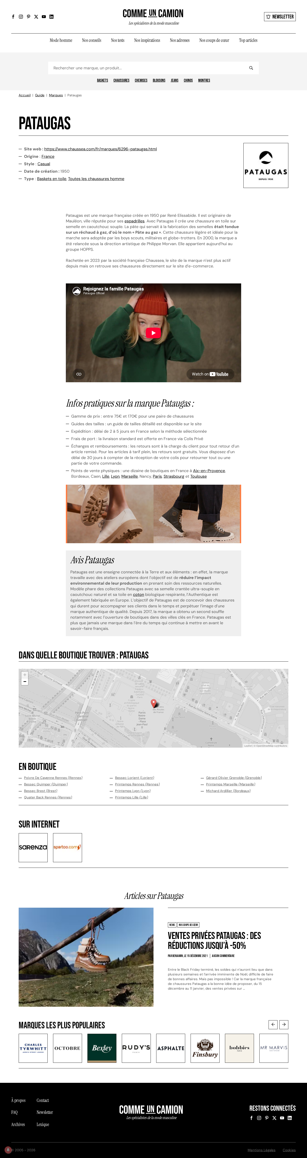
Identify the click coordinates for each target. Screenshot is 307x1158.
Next (283, 1024)
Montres (204, 80)
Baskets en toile (51, 178)
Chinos (188, 80)
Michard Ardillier (228, 791)
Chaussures (121, 80)
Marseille (129, 476)
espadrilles (135, 221)
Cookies (289, 1150)
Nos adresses (179, 40)
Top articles (248, 40)
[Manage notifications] (8, 1149)
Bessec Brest (40, 791)
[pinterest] (29, 17)
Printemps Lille (131, 797)
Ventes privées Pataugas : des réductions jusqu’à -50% (214, 941)
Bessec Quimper (46, 784)
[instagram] (21, 17)
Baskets (102, 80)
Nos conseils (91, 40)
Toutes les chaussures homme (96, 178)
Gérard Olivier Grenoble (234, 778)
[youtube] (44, 17)
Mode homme (61, 40)
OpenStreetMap (265, 745)
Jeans (174, 80)
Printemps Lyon (133, 791)
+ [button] (24, 675)
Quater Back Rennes (48, 797)
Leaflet (248, 745)
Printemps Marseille (230, 784)
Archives (18, 1124)
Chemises (141, 80)
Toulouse (198, 476)
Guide (39, 95)
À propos (18, 1100)
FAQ (14, 1112)
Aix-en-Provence (209, 470)
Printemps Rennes (137, 784)
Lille (105, 476)
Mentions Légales (262, 1150)
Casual (44, 164)
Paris (157, 476)
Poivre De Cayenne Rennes (53, 778)
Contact (43, 1100)
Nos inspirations (147, 40)
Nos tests (117, 40)
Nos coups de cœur (214, 40)
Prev (273, 1024)
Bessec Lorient (134, 778)
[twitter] (36, 17)
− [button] (24, 681)
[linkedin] (51, 17)
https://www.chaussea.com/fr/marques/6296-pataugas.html (100, 149)
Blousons (159, 80)
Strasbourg (174, 476)
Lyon (115, 476)
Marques (56, 95)
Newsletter (283, 17)
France (48, 156)
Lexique (43, 1124)
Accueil (25, 95)
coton (138, 594)
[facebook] (13, 17)
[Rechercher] (251, 68)
